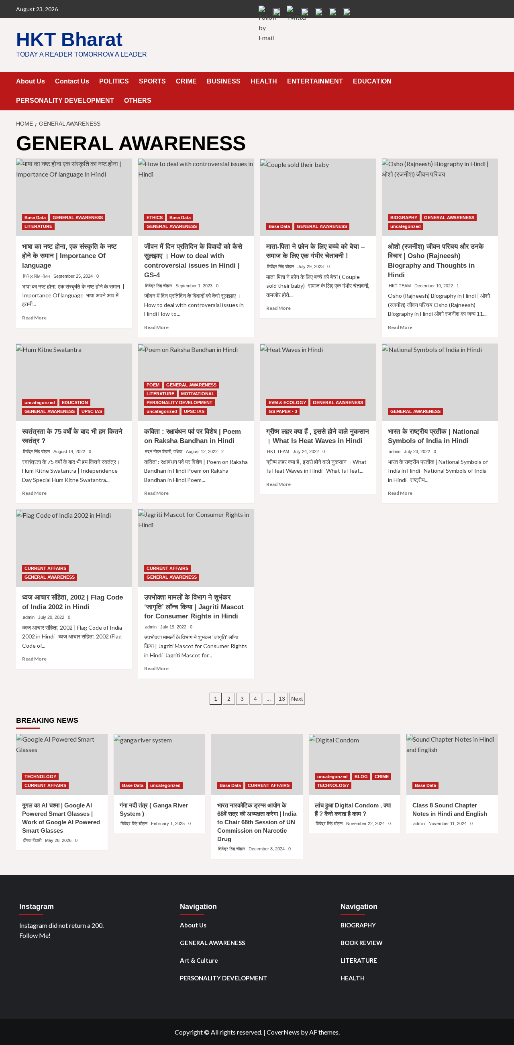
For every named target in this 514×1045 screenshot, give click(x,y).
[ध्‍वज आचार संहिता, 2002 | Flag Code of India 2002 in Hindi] (74, 548)
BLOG (361, 776)
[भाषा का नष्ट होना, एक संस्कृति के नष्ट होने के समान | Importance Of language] (74, 197)
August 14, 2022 (69, 451)
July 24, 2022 (306, 451)
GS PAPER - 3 (283, 411)
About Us (30, 81)
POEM (153, 384)
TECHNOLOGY (40, 776)
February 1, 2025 (168, 823)
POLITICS (114, 81)
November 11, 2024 (447, 823)
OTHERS (137, 100)
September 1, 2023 (193, 285)
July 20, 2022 (51, 617)
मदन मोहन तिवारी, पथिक (163, 451)
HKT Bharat (69, 39)
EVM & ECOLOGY (287, 402)
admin (394, 451)
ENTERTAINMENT (315, 81)
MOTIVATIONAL (197, 393)
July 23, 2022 (417, 451)
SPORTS (152, 81)
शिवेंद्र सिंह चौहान (36, 276)
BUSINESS (224, 81)
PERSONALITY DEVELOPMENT (65, 100)
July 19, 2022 (173, 626)
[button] (493, 82)
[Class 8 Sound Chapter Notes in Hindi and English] (452, 764)
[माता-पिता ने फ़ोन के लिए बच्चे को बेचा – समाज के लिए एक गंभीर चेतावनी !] (318, 197)
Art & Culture (199, 960)
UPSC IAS (92, 411)
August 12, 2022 (202, 451)
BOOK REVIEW (362, 942)
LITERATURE (38, 226)
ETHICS (155, 217)
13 (282, 698)
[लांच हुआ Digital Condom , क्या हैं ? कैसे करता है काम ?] (354, 764)
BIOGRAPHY (403, 217)
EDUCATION (372, 81)
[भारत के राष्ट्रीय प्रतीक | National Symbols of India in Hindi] (440, 382)
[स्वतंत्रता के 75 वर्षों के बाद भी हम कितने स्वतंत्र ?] (74, 382)
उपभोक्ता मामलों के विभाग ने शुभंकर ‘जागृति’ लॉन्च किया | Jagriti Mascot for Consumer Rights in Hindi (194, 607)
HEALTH (264, 81)
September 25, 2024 (73, 276)
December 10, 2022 (433, 285)
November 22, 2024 (365, 823)
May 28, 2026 (58, 840)
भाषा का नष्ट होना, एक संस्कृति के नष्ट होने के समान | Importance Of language (69, 256)
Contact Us (72, 81)
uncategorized (405, 226)
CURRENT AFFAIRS (45, 568)
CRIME (186, 81)
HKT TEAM (400, 285)
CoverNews (283, 1032)
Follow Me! (35, 935)
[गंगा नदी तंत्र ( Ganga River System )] (159, 764)
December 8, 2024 (267, 848)
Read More (34, 318)
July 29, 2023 (311, 266)
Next (297, 698)
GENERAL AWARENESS (78, 217)
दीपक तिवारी (32, 840)
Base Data (35, 217)
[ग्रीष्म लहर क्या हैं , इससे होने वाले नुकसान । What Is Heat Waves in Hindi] (318, 382)
